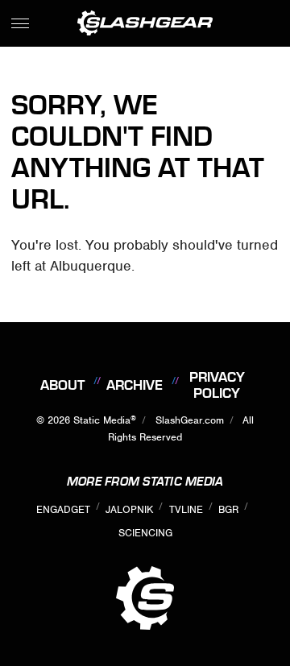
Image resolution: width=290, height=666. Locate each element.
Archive (134, 385)
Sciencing (145, 533)
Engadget (63, 509)
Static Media (101, 420)
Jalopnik (129, 509)
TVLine (186, 509)
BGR (228, 509)
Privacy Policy (217, 385)
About (62, 385)
